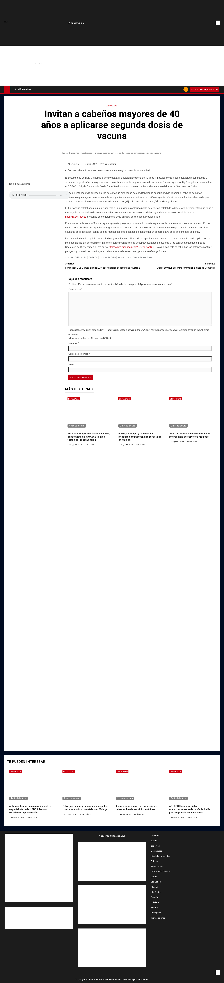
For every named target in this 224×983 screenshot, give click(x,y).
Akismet (204, 329)
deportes (155, 845)
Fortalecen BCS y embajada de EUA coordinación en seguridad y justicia (102, 265)
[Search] (180, 89)
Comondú (155, 835)
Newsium (128, 979)
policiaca (155, 902)
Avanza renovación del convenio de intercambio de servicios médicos (136, 808)
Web (71, 364)
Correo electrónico (79, 353)
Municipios (156, 892)
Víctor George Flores (142, 257)
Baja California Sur (79, 257)
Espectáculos (157, 866)
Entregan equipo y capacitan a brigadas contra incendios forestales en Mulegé (139, 436)
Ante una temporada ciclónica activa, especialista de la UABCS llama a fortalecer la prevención (89, 436)
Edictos (154, 861)
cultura (154, 840)
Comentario (75, 288)
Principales (156, 912)
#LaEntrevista (23, 89)
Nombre (73, 343)
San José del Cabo (107, 257)
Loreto (154, 876)
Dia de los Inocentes (160, 856)
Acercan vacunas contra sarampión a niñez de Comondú (186, 265)
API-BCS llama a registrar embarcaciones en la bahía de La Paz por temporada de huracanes (190, 809)
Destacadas (111, 106)
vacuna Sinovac (124, 257)
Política (154, 907)
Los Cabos (156, 881)
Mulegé (154, 887)
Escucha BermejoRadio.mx (204, 89)
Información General (160, 871)
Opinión (154, 897)
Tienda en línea (158, 917)
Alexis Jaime (74, 164)
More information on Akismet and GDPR (89, 337)
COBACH (93, 257)
